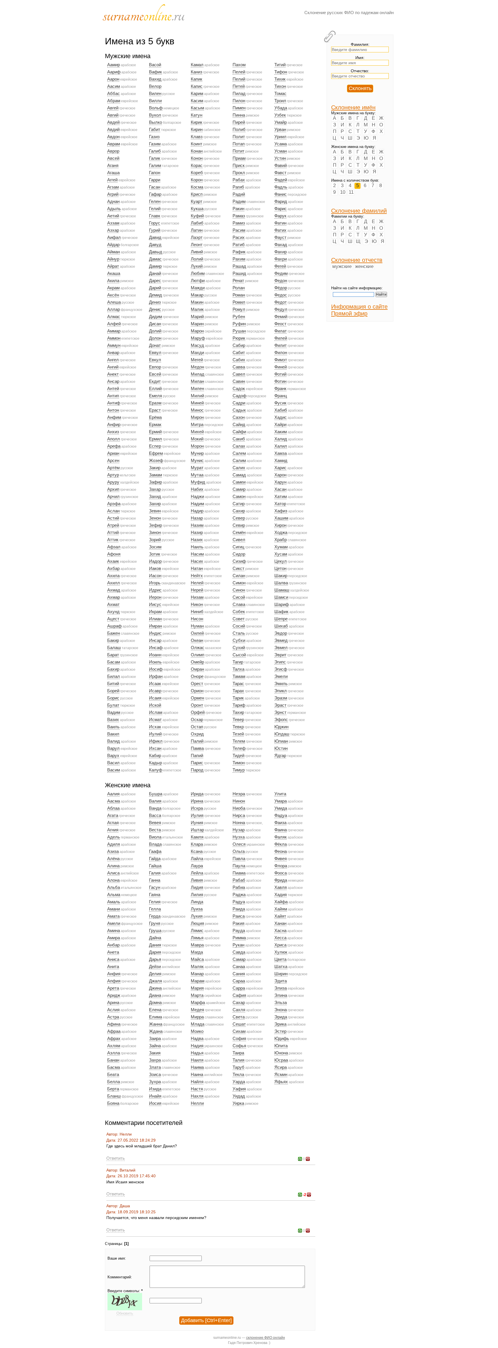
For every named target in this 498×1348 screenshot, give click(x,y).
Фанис (280, 194)
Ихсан (155, 748)
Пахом (239, 64)
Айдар (113, 244)
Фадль (280, 187)
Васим (113, 770)
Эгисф (280, 669)
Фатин (280, 223)
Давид (155, 237)
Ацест (113, 619)
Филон (280, 352)
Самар (239, 959)
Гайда (155, 858)
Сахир (239, 511)
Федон (280, 280)
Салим (239, 460)
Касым (197, 108)
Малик (197, 309)
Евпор (155, 367)
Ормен (197, 698)
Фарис (280, 208)
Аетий (113, 216)
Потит (238, 151)
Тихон (280, 86)
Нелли (197, 1103)
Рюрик (239, 338)
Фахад (280, 244)
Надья (197, 1053)
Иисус (155, 604)
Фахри (280, 259)
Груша (155, 930)
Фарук (280, 216)
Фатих (280, 230)
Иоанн (155, 655)
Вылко (155, 122)
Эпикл (280, 691)
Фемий (280, 316)
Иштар (197, 830)
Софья (239, 1045)
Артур (113, 475)
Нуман (197, 626)
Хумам (281, 547)
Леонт (197, 244)
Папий (197, 755)
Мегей (197, 360)
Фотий (280, 374)
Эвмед (281, 640)
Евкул (155, 360)
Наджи (197, 496)
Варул (113, 748)
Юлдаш (281, 734)
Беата (113, 1074)
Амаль (113, 902)
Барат (113, 655)
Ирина (197, 801)
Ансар (113, 381)
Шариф (281, 604)
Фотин (280, 381)
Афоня (113, 554)
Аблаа (113, 808)
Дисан (155, 324)
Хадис (280, 417)
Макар (197, 295)
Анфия (113, 973)
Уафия (239, 1089)
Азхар (113, 230)
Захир (155, 503)
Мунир (197, 453)
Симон (239, 583)
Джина (155, 988)
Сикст (238, 568)
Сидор (239, 554)
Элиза (280, 988)
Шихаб (281, 626)
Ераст (155, 410)
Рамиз (239, 223)
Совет (239, 619)
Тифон (280, 72)
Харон (280, 475)
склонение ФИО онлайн (265, 1337)
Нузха (239, 837)
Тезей (238, 734)
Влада (155, 844)
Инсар (155, 640)
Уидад (239, 1096)
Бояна (113, 1103)
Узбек (280, 115)
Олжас (197, 647)
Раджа (239, 894)
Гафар (155, 194)
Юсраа (281, 1060)
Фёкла (280, 844)
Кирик (196, 122)
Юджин (281, 727)
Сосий (239, 626)
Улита (280, 794)
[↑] (300, 1159)
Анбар (113, 945)
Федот (280, 302)
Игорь (155, 583)
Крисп (197, 194)
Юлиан (281, 741)
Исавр (155, 691)
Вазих (113, 719)
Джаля (155, 981)
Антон (113, 410)
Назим (197, 525)
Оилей (197, 633)
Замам (155, 475)
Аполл (113, 439)
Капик (196, 79)
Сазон (239, 417)
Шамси (281, 597)
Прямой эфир (349, 313)
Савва (239, 367)
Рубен (239, 316)
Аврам (113, 144)
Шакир (280, 575)
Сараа (239, 981)
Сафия (239, 995)
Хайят (280, 916)
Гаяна (154, 894)
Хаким (280, 431)
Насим (197, 554)
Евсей (155, 374)
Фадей (280, 180)
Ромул (239, 309)
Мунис (197, 460)
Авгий (112, 115)
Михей (197, 431)
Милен (197, 388)
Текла (238, 1074)
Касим (197, 100)
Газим (155, 144)
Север (239, 518)
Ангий (112, 367)
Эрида (280, 1017)
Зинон (155, 532)
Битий (113, 683)
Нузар (239, 830)
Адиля (113, 844)
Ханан (280, 923)
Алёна (113, 858)
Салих (239, 467)
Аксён (113, 295)
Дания (155, 945)
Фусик (280, 403)
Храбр (280, 539)
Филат (280, 331)
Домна (155, 1002)
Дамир (155, 266)
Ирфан (156, 676)
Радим (239, 201)
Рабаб (239, 880)
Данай (155, 273)
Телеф (239, 748)
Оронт (197, 705)
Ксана (197, 851)
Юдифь (281, 1038)
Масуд (197, 345)
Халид (280, 439)
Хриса (280, 945)
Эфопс (281, 719)
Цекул (280, 561)
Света (239, 1017)
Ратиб (239, 244)
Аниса (113, 959)
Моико (197, 1031)
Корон (197, 180)
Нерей (197, 590)
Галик (154, 158)
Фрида (280, 880)
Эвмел (281, 647)
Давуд (155, 244)
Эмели (281, 676)
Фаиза (280, 822)
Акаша (113, 273)
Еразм (155, 403)
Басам (113, 662)
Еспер (155, 446)
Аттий (113, 532)
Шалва (281, 583)
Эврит (280, 655)
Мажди (198, 288)
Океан (197, 640)
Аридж (113, 995)
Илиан (155, 619)
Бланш (114, 1096)
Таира (238, 1053)
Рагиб (238, 187)
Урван (280, 129)
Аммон (113, 338)
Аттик (112, 539)
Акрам (113, 288)
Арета (113, 988)
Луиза (197, 909)
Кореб (197, 172)
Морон (197, 446)
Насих (197, 561)
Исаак (155, 683)
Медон (197, 367)
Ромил (239, 302)
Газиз (154, 136)
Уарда (239, 1081)
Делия (155, 973)
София (239, 1038)
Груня (154, 923)
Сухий (239, 647)
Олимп (197, 655)
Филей (280, 338)
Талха (238, 669)
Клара (197, 844)
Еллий (155, 388)
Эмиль (281, 683)
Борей (113, 691)
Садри (239, 403)
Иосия (155, 1103)
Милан (197, 381)
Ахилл (113, 583)
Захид (155, 496)
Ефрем (156, 453)
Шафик (281, 611)
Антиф (113, 403)
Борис (113, 698)
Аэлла (113, 1053)
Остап (197, 727)
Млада (197, 1024)
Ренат (238, 280)
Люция (197, 923)
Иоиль (155, 662)
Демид (155, 295)
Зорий (155, 539)
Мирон (197, 417)
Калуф (155, 770)
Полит (239, 136)
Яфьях (281, 1081)
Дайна (155, 938)
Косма (197, 187)
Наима (197, 1067)
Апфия (113, 981)
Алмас (113, 316)
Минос (197, 410)
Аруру (113, 482)
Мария (197, 988)
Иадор (155, 561)
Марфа (198, 1002)
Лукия (197, 916)
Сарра (239, 988)
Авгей (112, 108)
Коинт (196, 144)
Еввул (155, 352)
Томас (280, 93)
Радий (239, 194)
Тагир (238, 662)
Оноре (197, 676)
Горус (154, 223)
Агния (112, 830)
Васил (113, 762)
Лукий (197, 266)
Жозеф (156, 460)
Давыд (155, 252)
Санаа (239, 966)
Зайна (155, 1045)
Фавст (280, 172)
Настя (197, 1089)
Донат (155, 345)
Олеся (239, 844)
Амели (113, 923)
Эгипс (280, 662)
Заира (155, 1038)
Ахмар (113, 597)
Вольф (156, 108)
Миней (197, 403)
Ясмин (280, 1074)
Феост (280, 324)
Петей (239, 86)
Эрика (280, 1024)
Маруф (198, 338)
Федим (281, 273)
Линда (197, 902)
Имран (155, 626)
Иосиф (156, 669)
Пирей (239, 122)
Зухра (155, 1081)
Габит (154, 129)
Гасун (154, 887)
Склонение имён (353, 107)
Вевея (155, 822)
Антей (113, 388)
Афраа (113, 1031)
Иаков (155, 568)
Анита (113, 966)
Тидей (238, 755)
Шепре (281, 619)
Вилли (155, 100)
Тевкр (238, 727)
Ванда (155, 808)
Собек (239, 611)
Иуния (197, 822)
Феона (280, 851)
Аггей (112, 180)
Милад (197, 374)
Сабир (239, 345)
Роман (239, 295)
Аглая (113, 822)
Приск (239, 165)
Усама (280, 144)
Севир (239, 525)
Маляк (197, 966)
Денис (155, 309)
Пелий (239, 79)
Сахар (239, 1002)
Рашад (239, 266)
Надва (197, 1038)
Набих (197, 489)
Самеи (239, 482)
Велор (155, 86)
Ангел (113, 360)
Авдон (113, 136)
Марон (197, 331)
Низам (197, 597)
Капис (197, 86)
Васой (155, 64)
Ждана (156, 1031)
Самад (239, 475)
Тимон (239, 762)
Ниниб (197, 611)
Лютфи (198, 280)
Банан (113, 1060)
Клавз (197, 136)
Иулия (197, 815)
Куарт (196, 201)
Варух (113, 755)
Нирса (239, 815)
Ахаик (113, 561)
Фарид (280, 201)
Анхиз (113, 431)
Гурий (154, 230)
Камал (197, 64)
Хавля (280, 887)
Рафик (239, 252)
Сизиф (239, 561)
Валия (155, 801)
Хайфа (281, 902)
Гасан (154, 187)
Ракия (238, 923)
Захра (155, 1060)
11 (351, 192)
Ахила (113, 575)
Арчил (113, 496)
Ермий (155, 431)
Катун (196, 115)
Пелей (239, 72)
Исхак (155, 727)
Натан (197, 568)
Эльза (280, 1002)
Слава (239, 604)
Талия (238, 1060)
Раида (239, 909)
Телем (239, 741)
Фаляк (280, 837)
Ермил (155, 439)
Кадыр (155, 762)
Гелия (155, 902)
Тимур (239, 770)
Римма (239, 938)
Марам (197, 981)
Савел (239, 374)
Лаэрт (197, 237)
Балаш (114, 647)
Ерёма (155, 417)
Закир (155, 467)
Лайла (197, 858)
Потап (239, 144)
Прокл (239, 172)
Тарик (238, 698)
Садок (239, 388)
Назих (197, 539)
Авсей (113, 158)
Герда (155, 916)
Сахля (239, 1009)
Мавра (197, 945)
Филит (280, 345)
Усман (280, 151)
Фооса (280, 873)
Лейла (197, 873)
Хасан (280, 489)
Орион (197, 691)
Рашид (239, 273)
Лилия (197, 894)
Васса (155, 815)
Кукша (197, 208)
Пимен (239, 108)
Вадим (113, 712)
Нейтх (197, 575)
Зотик (154, 554)
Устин (280, 158)
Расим (239, 230)
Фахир (280, 252)
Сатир (239, 503)
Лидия (197, 887)
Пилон (239, 100)
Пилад (239, 93)
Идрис (155, 590)
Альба (113, 887)
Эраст (280, 705)
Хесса (280, 938)
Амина (113, 930)
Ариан (113, 453)
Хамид (280, 460)
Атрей (113, 525)
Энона (280, 1009)
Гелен (155, 201)
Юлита (281, 1045)
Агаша (113, 172)
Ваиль (113, 727)
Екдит (155, 381)
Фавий (280, 165)
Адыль (114, 208)
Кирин (197, 129)
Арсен (113, 460)
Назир (197, 532)
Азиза (113, 851)
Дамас (155, 259)
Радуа (239, 902)
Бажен (113, 633)
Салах (239, 446)
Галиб (155, 151)
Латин (197, 230)
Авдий (113, 129)
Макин (197, 302)
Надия (197, 1045)
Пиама (239, 873)
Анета (113, 952)
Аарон (113, 79)
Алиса (113, 873)
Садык (239, 410)
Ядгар (280, 755)
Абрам (113, 100)
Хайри (280, 424)
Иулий (155, 734)
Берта (113, 1089)
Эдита (280, 981)
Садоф (239, 395)
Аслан (113, 511)
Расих (239, 237)
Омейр (197, 662)
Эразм (280, 698)
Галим (155, 165)
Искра (197, 808)
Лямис (197, 930)
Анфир (113, 424)
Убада (280, 108)
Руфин (239, 324)
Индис (155, 633)
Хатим (280, 496)
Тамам (239, 676)
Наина (197, 1074)
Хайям (280, 909)
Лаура (197, 866)
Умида (280, 808)
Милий (197, 395)
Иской (155, 705)
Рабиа (239, 887)
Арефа (113, 446)
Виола (155, 837)
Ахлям (113, 1045)
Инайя (155, 1096)
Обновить (124, 1313)
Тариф (239, 705)
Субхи (239, 640)
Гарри (154, 180)
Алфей (114, 324)
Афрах (113, 1038)
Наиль (197, 547)
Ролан (239, 288)
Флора (280, 866)
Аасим (113, 86)
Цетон (280, 568)
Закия (155, 1053)
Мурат (197, 467)
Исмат (155, 719)
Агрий (112, 194)
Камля (197, 837)
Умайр (280, 122)
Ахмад (113, 590)
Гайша (155, 866)
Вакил (113, 734)
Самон (239, 496)
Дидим (155, 316)
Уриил (280, 136)
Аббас (113, 93)
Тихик (280, 79)
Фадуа (280, 815)
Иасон (155, 575)
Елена (155, 1009)
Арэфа (113, 503)
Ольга (239, 851)
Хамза (280, 453)
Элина (280, 995)
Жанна (155, 1024)
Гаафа (155, 851)
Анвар (113, 352)
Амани (113, 909)
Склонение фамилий (359, 210)
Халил (280, 446)
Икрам (155, 611)
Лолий (197, 259)
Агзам (113, 187)
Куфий (197, 216)
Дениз (155, 302)
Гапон (154, 172)
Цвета (280, 959)
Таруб (238, 1067)
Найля (197, 1081)
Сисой (239, 597)
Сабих (239, 360)
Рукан (238, 945)
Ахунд (113, 611)
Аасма (113, 801)
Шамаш (281, 590)
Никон (197, 604)
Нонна (239, 822)
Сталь (239, 633)
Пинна (239, 115)
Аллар (113, 309)
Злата (155, 1067)
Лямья (197, 938)
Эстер (280, 1031)
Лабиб (197, 223)
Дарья (155, 959)
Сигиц (238, 547)
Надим (197, 503)
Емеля (155, 395)
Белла (113, 1081)
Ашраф (114, 626)
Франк (280, 388)
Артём (113, 467)
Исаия (155, 698)
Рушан (239, 331)
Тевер (238, 719)
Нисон (197, 619)
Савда (239, 952)
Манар (197, 973)
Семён (239, 532)
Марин (197, 324)
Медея (197, 1009)
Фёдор (280, 288)
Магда (197, 952)
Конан (197, 151)
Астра (113, 1017)
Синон (239, 590)
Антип (113, 395)
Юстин (281, 748)
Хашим (281, 518)
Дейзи (155, 966)
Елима (155, 1017)
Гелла (155, 909)
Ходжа (280, 532)
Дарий (155, 288)
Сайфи (239, 431)
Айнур (113, 259)
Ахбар (113, 568)
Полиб (239, 129)
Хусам (280, 554)
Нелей (197, 583)
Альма (113, 894)
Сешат (239, 1024)
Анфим (114, 417)
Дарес (155, 280)
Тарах (238, 691)
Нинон (239, 801)
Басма (113, 1067)
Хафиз (280, 511)
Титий (280, 64)
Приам (239, 158)
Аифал (114, 237)
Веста (155, 830)
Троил (280, 100)
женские (364, 266)
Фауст (280, 237)
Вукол (155, 115)
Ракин (238, 208)
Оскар (197, 719)
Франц (280, 395)
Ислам (155, 712)
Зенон (155, 518)
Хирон (280, 525)
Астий (113, 518)
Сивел (239, 539)
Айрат (113, 266)
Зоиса (155, 1074)
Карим (197, 93)
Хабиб (280, 410)
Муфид (198, 482)
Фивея (280, 858)
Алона (113, 880)
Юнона (281, 1053)
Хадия (280, 894)
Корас (197, 165)
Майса (197, 959)
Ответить (115, 1158)
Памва (197, 748)
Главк (154, 216)
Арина (113, 1002)
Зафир (155, 482)
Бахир (113, 669)
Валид (113, 741)
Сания (239, 973)
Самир (239, 489)
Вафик (155, 72)
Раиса (239, 916)
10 (342, 192)
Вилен (155, 93)
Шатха (280, 966)
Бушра (155, 794)
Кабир (155, 755)
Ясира (280, 1067)
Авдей (113, 122)
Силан (239, 575)
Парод (197, 770)
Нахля (197, 1096)
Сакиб (239, 439)
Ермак (155, 424)
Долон (155, 338)
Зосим (155, 547)
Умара (280, 801)
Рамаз (239, 216)
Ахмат (113, 604)
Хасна (280, 930)
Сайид (239, 424)
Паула (239, 866)
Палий (197, 741)
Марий (197, 316)
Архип (113, 489)
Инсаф (156, 647)
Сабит (239, 352)
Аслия (113, 1009)
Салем (239, 453)
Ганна (154, 880)
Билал (113, 676)
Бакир (113, 640)
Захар (155, 489)
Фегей (280, 266)
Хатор (280, 503)
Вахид (155, 79)
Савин (239, 381)
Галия (155, 873)
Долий (155, 331)
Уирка (238, 1103)
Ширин (281, 973)
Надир (197, 511)
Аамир (113, 64)
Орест (197, 683)
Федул (280, 309)
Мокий (197, 439)
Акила (113, 280)
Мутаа (197, 475)
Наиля (197, 1060)
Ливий (197, 252)
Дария (155, 952)
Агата (112, 815)
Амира (113, 938)
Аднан (113, 201)
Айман (113, 252)
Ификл (156, 741)
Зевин (155, 511)
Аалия (113, 794)
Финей (280, 367)
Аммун (113, 345)
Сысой (239, 655)
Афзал (113, 547)
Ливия (197, 880)
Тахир (238, 712)
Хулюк (280, 952)
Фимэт (280, 360)
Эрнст (280, 712)
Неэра (239, 794)
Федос (280, 295)
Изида (155, 1089)
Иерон (155, 597)
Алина (113, 866)
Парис (197, 762)
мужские (342, 266)
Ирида (197, 794)
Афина (113, 1024)
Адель (113, 837)
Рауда (239, 930)
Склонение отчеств (356, 259)
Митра (197, 424)
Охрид (197, 734)
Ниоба (239, 808)
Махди (197, 352)
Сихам (239, 1031)
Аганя (112, 165)
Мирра (197, 1017)
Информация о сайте (359, 306)
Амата (113, 916)
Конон (197, 158)
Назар (197, 518)
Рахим (239, 259)
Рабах (239, 180)
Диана (155, 995)
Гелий (155, 208)
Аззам (113, 223)
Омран (197, 669)
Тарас (238, 683)
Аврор (113, 151)
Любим (198, 273)
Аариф (113, 72)
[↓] (308, 1159)
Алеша (114, 302)
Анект (113, 374)
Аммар (113, 331)
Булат (113, 705)
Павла (239, 858)
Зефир (155, 525)
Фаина (280, 830)
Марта (197, 995)
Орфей (198, 712)
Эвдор (280, 633)
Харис (280, 467)
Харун (280, 482)
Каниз (196, 72)
